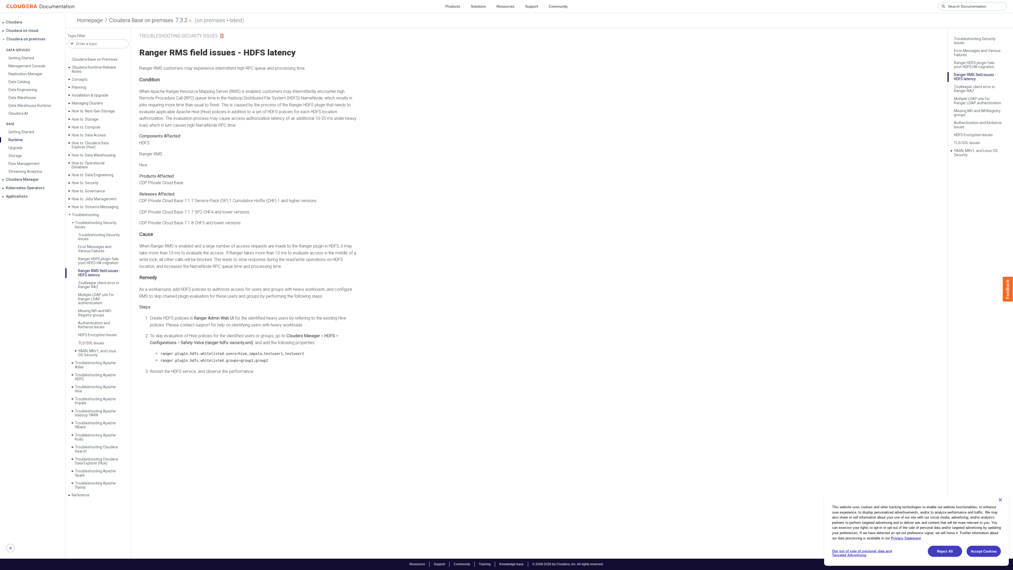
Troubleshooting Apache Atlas (95, 365)
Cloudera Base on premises (141, 20)
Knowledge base (511, 564)
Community (558, 6)
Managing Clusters (87, 103)
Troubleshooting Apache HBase (95, 425)
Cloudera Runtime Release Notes (94, 69)
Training (485, 564)
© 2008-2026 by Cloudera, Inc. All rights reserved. (568, 564)
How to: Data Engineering (92, 175)
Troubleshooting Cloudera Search (96, 449)
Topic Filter (76, 36)
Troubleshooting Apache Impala (95, 401)
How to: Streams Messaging (95, 207)
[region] (916, 530)
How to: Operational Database (88, 165)
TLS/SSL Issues (91, 343)
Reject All (945, 551)
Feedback (1007, 289)
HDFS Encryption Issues (97, 335)
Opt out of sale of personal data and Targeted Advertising (862, 553)
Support (531, 6)
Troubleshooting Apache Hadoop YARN (95, 413)
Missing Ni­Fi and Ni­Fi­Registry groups (95, 313)
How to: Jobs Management (94, 199)
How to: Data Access (89, 135)
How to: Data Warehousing (94, 155)
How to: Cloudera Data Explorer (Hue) (90, 145)
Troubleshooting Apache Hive (95, 389)
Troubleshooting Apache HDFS (95, 377)
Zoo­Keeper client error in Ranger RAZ (98, 285)
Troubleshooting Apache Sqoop (95, 485)
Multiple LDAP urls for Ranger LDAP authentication (96, 299)
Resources (505, 6)
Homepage (90, 20)
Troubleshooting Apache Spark (95, 473)
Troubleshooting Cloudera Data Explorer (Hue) (96, 461)
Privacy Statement (906, 538)
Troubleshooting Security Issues (96, 225)
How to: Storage (85, 119)
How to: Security (85, 183)
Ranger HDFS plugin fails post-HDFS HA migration (98, 261)
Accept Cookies (984, 551)
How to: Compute (86, 127)
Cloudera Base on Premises (95, 59)
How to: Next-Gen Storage (93, 111)
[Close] (1000, 500)
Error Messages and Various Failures (94, 249)
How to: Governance (88, 191)
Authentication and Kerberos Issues (94, 325)
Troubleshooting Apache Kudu (95, 437)
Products (452, 6)
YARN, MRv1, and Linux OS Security (97, 353)
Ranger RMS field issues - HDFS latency (99, 273)
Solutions (478, 6)
